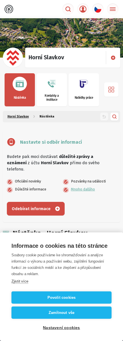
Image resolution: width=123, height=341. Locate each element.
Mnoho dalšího (83, 189)
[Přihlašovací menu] (83, 9)
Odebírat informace (31, 208)
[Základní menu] (112, 9)
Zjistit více (19, 281)
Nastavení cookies (61, 328)
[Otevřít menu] (111, 89)
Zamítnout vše (62, 312)
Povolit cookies (61, 297)
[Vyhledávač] (68, 9)
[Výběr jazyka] (98, 9)
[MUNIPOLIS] (9, 9)
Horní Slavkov (18, 116)
